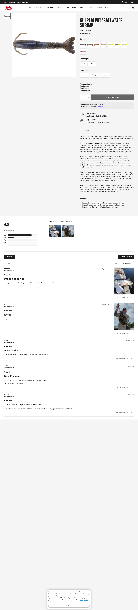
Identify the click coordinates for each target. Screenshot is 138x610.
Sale (107, 8)
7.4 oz (94, 75)
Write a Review (128, 257)
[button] (85, 33)
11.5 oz (105, 75)
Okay (69, 606)
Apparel (99, 8)
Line (67, 8)
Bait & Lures (49, 8)
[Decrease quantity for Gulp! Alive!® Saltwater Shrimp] (82, 97)
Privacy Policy (84, 600)
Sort (116, 263)
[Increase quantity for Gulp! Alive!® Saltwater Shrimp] (89, 97)
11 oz (84, 75)
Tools (90, 8)
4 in (92, 64)
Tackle (60, 8)
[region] (61, 231)
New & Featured (35, 8)
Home (82, 14)
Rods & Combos (78, 8)
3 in (83, 64)
